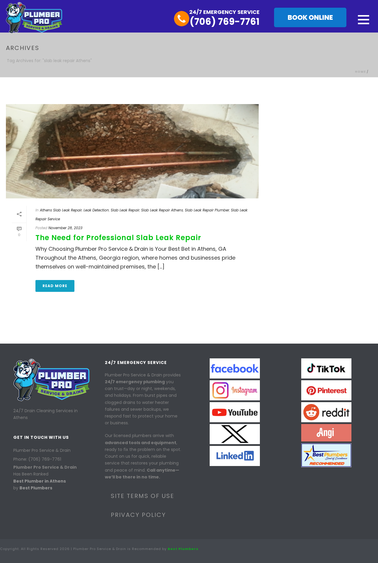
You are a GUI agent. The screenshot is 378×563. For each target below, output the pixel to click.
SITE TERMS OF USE (142, 496)
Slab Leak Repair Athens (162, 210)
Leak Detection (96, 210)
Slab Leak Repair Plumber (207, 210)
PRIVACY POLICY (138, 515)
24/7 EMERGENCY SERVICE (224, 12)
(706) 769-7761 (225, 21)
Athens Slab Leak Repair (61, 210)
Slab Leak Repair (125, 210)
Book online (310, 17)
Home (360, 71)
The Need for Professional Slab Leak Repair (118, 237)
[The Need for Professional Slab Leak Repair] (132, 151)
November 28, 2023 (65, 227)
